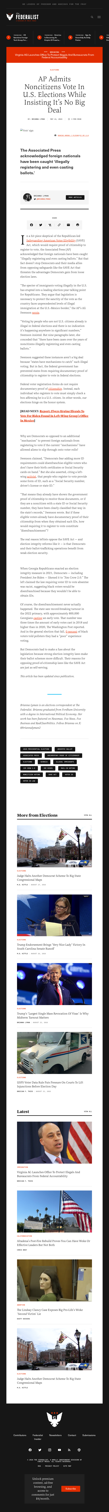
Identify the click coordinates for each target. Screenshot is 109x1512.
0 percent (71, 631)
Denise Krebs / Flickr (68, 135)
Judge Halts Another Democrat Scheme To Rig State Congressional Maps (49, 878)
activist (31, 476)
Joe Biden (48, 768)
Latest (23, 1111)
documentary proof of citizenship (63, 755)
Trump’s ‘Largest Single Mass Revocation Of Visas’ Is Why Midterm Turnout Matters (53, 1015)
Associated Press (31, 755)
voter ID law (29, 781)
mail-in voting (68, 768)
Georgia (44, 762)
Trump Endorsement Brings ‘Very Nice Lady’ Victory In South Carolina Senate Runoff (51, 946)
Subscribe (71, 1488)
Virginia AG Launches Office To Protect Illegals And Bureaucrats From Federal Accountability (48, 1174)
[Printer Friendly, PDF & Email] (77, 225)
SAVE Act (52, 774)
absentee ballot (64, 749)
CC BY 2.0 (84, 135)
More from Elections (37, 815)
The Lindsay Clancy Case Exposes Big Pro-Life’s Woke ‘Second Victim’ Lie (50, 1312)
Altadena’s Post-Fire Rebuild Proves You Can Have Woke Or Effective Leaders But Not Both (53, 1243)
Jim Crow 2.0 (29, 768)
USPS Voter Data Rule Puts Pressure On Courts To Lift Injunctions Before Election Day (50, 1084)
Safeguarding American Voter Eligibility (51, 240)
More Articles (75, 197)
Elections (27, 762)
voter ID (69, 774)
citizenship (55, 389)
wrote (35, 312)
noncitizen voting (31, 774)
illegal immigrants (65, 762)
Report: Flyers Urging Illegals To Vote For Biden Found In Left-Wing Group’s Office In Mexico (54, 415)
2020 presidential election (36, 749)
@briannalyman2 (44, 199)
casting (37, 618)
